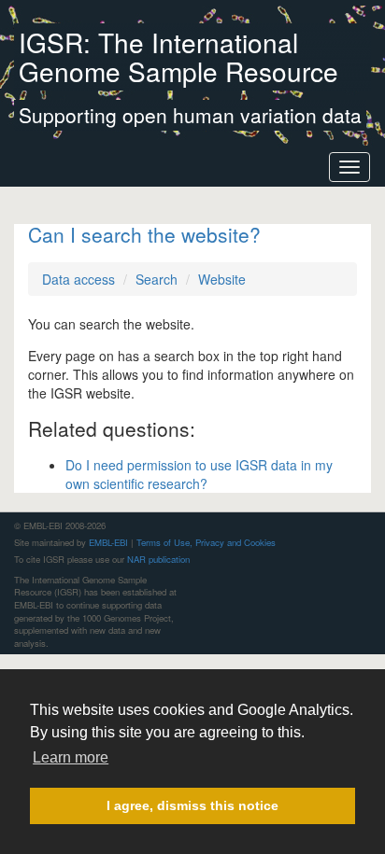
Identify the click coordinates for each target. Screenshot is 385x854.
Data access (78, 279)
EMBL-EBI (108, 542)
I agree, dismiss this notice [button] (192, 805)
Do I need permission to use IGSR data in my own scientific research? (199, 474)
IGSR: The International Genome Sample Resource (178, 56)
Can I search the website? (144, 234)
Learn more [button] (70, 757)
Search (156, 279)
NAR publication (158, 559)
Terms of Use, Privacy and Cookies (206, 542)
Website (222, 279)
